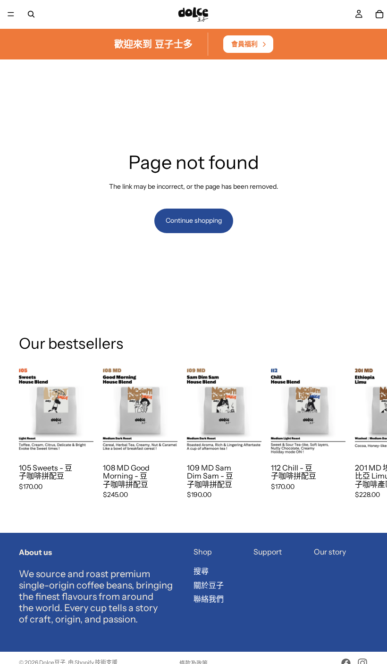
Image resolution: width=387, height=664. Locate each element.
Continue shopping (194, 220)
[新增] (162, 441)
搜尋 (201, 571)
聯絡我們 (209, 599)
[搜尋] (31, 14)
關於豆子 (209, 584)
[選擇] (78, 441)
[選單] (11, 14)
